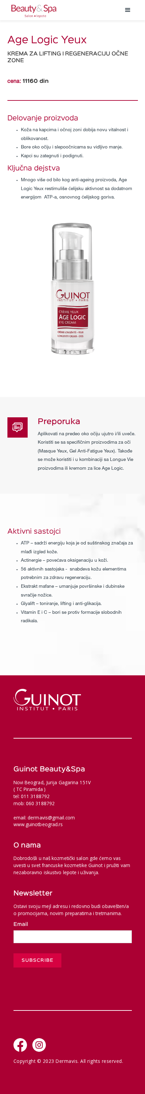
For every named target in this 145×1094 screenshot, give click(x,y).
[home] (62, 10)
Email (20, 924)
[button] (128, 10)
